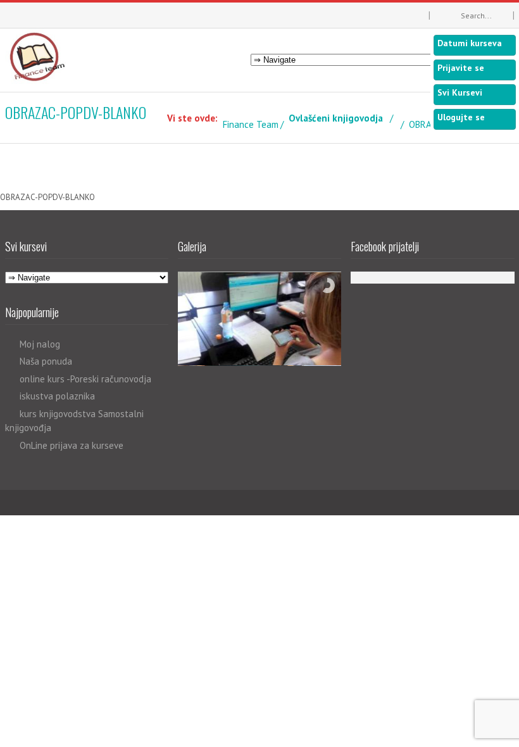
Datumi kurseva (469, 43)
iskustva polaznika (57, 396)
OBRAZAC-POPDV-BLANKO (47, 197)
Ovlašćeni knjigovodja (336, 118)
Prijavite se (460, 67)
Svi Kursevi (459, 92)
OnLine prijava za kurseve (71, 445)
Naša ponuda (46, 361)
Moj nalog (40, 344)
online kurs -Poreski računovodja (85, 379)
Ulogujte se (461, 117)
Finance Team (250, 124)
